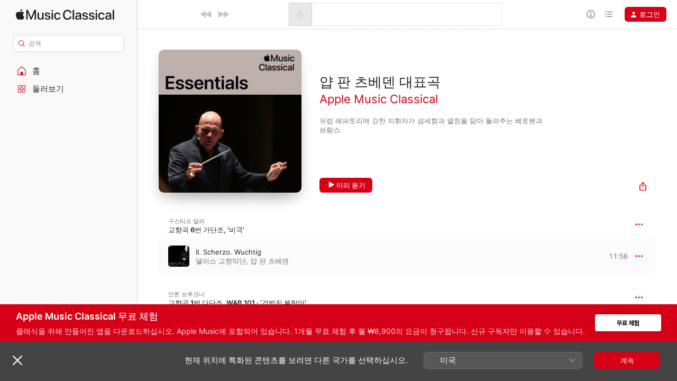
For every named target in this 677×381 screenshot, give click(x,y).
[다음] (223, 14)
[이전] (206, 14)
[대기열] (608, 14)
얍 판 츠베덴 (269, 261)
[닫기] (17, 360)
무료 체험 (628, 323)
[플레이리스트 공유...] (642, 188)
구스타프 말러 (186, 221)
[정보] (590, 14)
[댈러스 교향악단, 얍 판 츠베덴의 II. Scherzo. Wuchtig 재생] (148, 256)
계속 (627, 360)
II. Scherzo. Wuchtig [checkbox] (228, 252)
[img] (65, 14)
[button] (69, 71)
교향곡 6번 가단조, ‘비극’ (206, 229)
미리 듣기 (350, 185)
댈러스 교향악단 (221, 261)
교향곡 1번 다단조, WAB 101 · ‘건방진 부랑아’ (237, 302)
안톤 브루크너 (186, 294)
